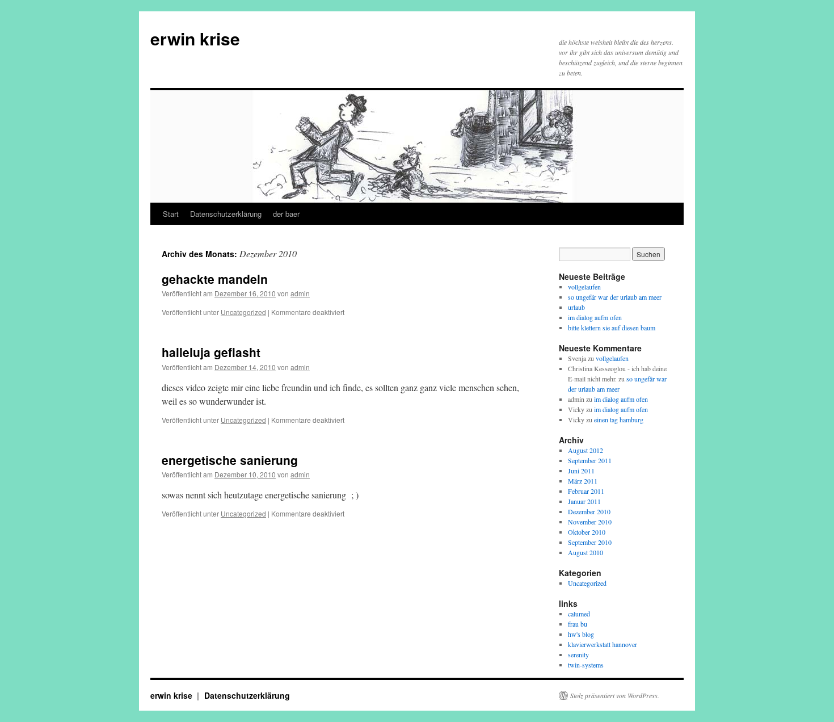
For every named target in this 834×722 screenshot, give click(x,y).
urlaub (576, 307)
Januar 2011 (584, 501)
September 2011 (590, 460)
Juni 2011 (581, 470)
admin (300, 293)
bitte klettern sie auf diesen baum (611, 327)
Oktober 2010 (586, 531)
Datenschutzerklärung (226, 213)
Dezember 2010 (589, 511)
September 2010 (590, 542)
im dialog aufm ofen (595, 317)
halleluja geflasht (211, 351)
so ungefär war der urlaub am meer (615, 296)
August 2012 (585, 450)
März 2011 (582, 480)
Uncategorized (243, 312)
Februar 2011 (586, 491)
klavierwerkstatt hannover (602, 644)
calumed (579, 613)
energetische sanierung (230, 459)
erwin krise (195, 38)
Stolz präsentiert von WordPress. (614, 695)
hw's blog (581, 634)
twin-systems (586, 664)
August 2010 (585, 552)
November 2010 (590, 521)
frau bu (577, 623)
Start (171, 213)
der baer (286, 213)
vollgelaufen (584, 286)
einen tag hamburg (618, 419)
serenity (578, 654)
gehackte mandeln (215, 278)
